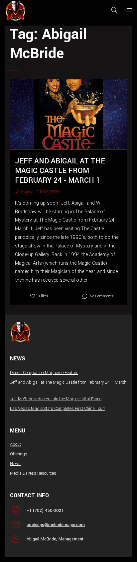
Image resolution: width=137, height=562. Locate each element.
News (15, 464)
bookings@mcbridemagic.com (56, 525)
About (15, 444)
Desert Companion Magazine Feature (44, 373)
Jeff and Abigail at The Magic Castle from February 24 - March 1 (60, 171)
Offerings (18, 454)
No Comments (101, 296)
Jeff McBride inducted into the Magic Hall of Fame (55, 399)
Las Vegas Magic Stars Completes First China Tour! (57, 409)
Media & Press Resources (33, 473)
